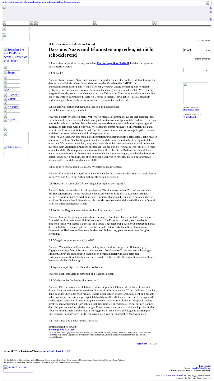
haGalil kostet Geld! (58, 351)
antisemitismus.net (12, 2)
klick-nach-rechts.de (34, 2)
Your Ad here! (189, 117)
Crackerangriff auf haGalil (113, 63)
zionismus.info (72, 2)
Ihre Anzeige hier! (191, 110)
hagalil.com (141, 344)
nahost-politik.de (55, 2)
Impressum (205, 366)
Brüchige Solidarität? (61, 329)
